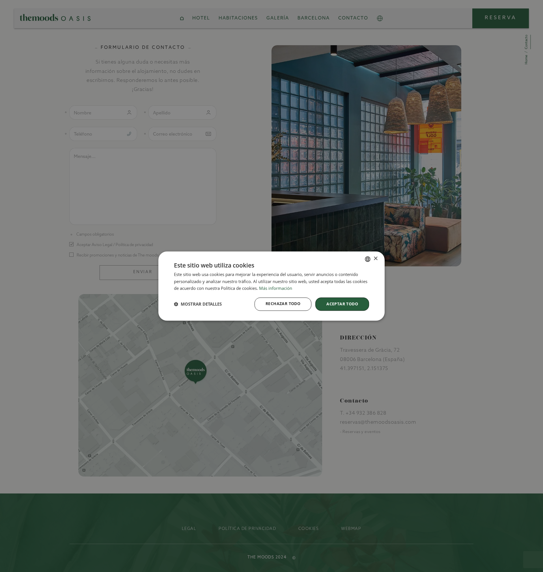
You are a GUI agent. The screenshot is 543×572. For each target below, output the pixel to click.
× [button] (375, 258)
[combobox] (367, 259)
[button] (198, 304)
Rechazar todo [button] (283, 303)
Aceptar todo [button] (342, 303)
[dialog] (271, 286)
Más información (275, 288)
